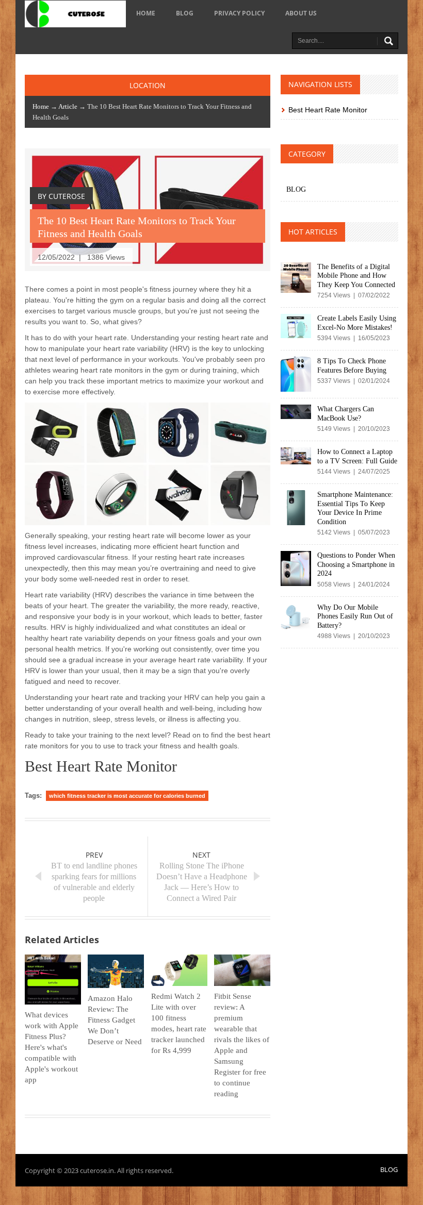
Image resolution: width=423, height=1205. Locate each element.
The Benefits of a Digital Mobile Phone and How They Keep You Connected (356, 276)
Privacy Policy (239, 13)
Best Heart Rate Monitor (327, 110)
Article (67, 106)
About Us (301, 13)
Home (145, 13)
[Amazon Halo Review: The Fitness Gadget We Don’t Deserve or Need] (116, 971)
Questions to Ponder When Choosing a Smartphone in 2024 (356, 564)
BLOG (184, 13)
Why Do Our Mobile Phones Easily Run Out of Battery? (355, 616)
